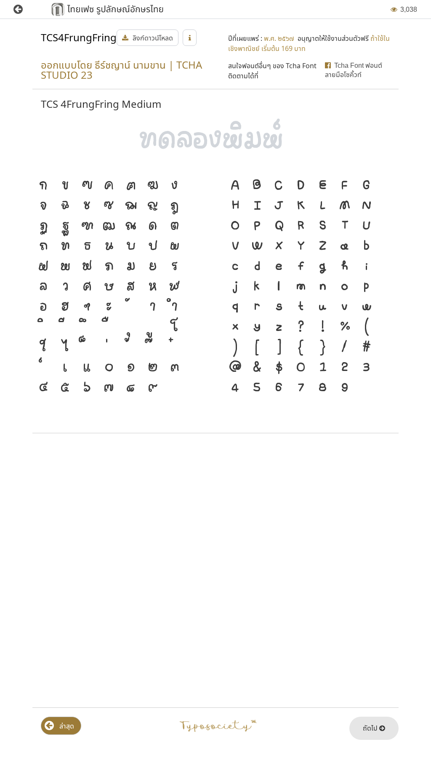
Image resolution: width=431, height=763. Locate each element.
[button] (24, 9)
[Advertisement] (215, 507)
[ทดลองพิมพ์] (215, 139)
